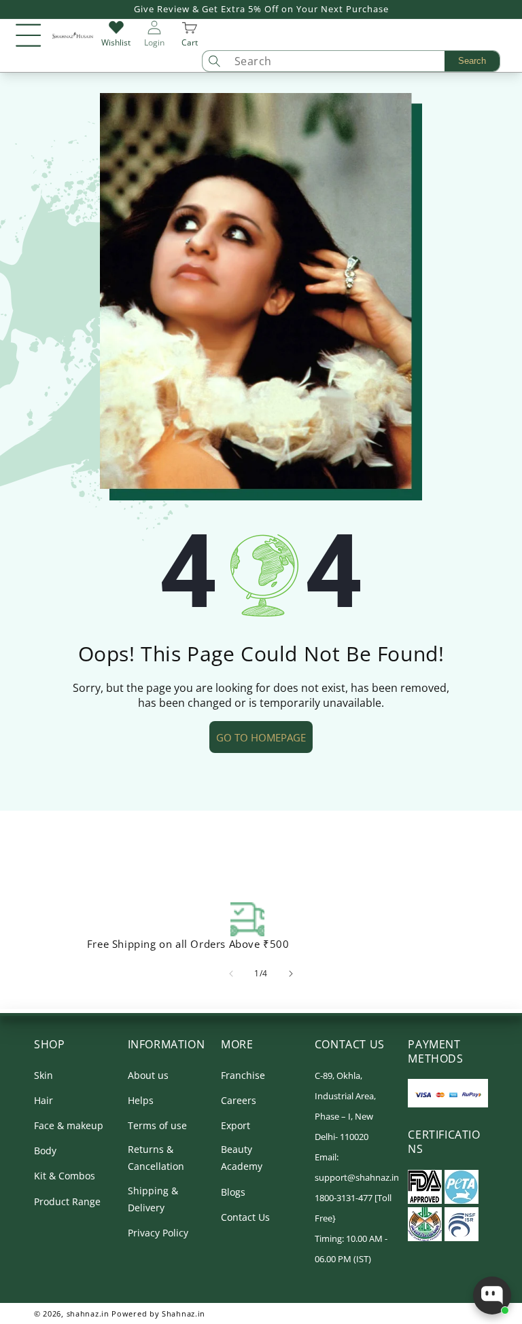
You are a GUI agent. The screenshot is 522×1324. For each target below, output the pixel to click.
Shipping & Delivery (153, 1199)
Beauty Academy (241, 1158)
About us (148, 1075)
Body (45, 1150)
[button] (29, 35)
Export (235, 1125)
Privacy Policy (158, 1232)
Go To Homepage (261, 737)
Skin (43, 1075)
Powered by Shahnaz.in (158, 1313)
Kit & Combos (64, 1175)
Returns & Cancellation (156, 1158)
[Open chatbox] (492, 1295)
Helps (141, 1100)
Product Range (67, 1201)
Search (472, 61)
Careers (238, 1100)
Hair (43, 1100)
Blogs (233, 1191)
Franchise (243, 1075)
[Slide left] (231, 974)
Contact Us (245, 1217)
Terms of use (157, 1125)
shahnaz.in (88, 1313)
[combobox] (364, 61)
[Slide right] (291, 974)
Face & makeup (68, 1125)
